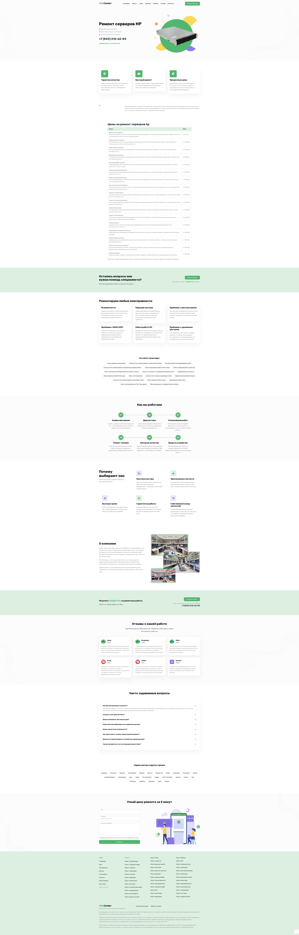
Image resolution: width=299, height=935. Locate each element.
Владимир (104, 773)
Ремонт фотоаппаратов (131, 893)
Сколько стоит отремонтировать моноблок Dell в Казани (145, 363)
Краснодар (176, 773)
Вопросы (155, 3)
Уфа (193, 777)
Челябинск (142, 781)
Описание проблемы (106, 823)
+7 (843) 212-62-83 (112, 39)
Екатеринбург (132, 773)
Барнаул (167, 781)
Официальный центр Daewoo (186, 371)
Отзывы (163, 3)
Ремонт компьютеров (131, 880)
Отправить (119, 842)
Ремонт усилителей (181, 867)
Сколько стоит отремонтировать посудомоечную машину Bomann (122, 367)
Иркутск (150, 773)
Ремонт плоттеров (181, 893)
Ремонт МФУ (179, 861)
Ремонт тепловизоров (182, 890)
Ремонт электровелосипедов (184, 870)
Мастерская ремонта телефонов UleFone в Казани (164, 384)
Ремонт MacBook (181, 857)
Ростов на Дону (147, 777)
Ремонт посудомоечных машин (133, 887)
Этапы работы (103, 874)
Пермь (137, 777)
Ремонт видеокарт (155, 874)
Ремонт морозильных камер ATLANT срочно (157, 367)
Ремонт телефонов (130, 867)
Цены (141, 3)
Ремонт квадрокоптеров (183, 896)
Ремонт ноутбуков (130, 874)
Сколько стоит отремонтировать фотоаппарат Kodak (128, 380)
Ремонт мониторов (155, 867)
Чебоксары (133, 781)
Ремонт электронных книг (183, 887)
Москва (195, 773)
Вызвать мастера (192, 3)
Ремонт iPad (153, 890)
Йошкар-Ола (159, 773)
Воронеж (122, 773)
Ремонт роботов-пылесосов (158, 870)
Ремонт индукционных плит (184, 883)
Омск (130, 777)
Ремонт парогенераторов (157, 883)
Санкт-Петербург (167, 777)
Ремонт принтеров (130, 884)
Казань (168, 773)
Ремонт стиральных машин (132, 864)
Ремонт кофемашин (130, 877)
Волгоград (113, 773)
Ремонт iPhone (154, 857)
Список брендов (103, 880)
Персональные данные (142, 906)
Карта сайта (102, 884)
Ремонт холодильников (131, 861)
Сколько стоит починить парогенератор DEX (158, 376)
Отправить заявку (191, 599)
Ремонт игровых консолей (132, 897)
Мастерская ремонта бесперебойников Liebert (178, 363)
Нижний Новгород (110, 777)
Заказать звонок (192, 277)
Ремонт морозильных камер (184, 877)
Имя (102, 809)
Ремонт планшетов (155, 861)
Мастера (101, 871)
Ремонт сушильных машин (157, 887)
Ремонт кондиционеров (131, 890)
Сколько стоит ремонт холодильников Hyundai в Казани (158, 371)
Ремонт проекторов (181, 880)
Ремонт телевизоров (130, 871)
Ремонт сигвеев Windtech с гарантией (184, 367)
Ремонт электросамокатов (158, 880)
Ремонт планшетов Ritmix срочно (156, 380)
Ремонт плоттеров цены (135, 376)
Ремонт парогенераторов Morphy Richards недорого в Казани (121, 371)
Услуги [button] (134, 3)
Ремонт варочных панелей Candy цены (114, 376)
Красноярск (186, 773)
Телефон (103, 816)
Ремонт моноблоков (181, 874)
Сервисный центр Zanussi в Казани (185, 376)
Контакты (171, 3)
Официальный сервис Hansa (177, 380)
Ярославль (151, 781)
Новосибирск (122, 777)
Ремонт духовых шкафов (157, 877)
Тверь (159, 781)
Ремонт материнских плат (183, 864)
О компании (126, 3)
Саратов (178, 777)
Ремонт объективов (156, 893)
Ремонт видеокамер (156, 896)
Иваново (141, 773)
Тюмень (186, 777)
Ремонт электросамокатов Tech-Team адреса (133, 384)
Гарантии (148, 3)
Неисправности (103, 867)
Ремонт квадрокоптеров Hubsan (116, 363)
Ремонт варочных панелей (157, 864)
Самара (157, 777)
